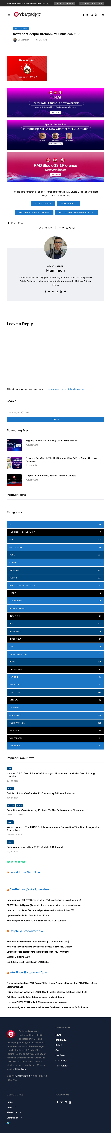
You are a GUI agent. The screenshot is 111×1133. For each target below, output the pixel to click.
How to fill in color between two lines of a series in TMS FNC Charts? (39, 946)
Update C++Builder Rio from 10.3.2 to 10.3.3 (28, 915)
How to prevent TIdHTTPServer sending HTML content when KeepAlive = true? (44, 900)
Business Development (55, 532)
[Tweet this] (12, 222)
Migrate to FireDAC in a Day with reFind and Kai (52, 440)
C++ (55, 540)
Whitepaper (55, 738)
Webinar (55, 731)
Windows (55, 746)
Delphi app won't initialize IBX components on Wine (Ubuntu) (36, 997)
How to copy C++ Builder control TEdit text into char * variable (36, 920)
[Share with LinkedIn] (15, 222)
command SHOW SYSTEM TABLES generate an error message (36, 1002)
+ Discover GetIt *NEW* (92, 3)
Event (55, 593)
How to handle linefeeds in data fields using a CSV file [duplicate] (38, 941)
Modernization (55, 654)
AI (55, 524)
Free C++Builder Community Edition (76, 213)
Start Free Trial (43, 204)
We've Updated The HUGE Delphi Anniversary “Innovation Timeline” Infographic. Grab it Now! (53, 829)
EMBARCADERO (22, 1076)
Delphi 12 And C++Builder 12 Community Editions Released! (41, 793)
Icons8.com (20, 1069)
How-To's (55, 616)
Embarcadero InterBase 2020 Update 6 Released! (35, 847)
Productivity (55, 669)
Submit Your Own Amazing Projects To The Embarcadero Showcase (45, 810)
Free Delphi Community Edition (34, 213)
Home (9, 1102)
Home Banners (55, 608)
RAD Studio (55, 692)
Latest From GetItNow (24, 872)
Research (55, 700)
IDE (55, 624)
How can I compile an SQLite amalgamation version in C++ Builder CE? (40, 910)
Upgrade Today (68, 204)
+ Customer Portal (65, 3)
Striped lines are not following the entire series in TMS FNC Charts (38, 952)
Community (61, 1060)
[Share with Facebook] (8, 222)
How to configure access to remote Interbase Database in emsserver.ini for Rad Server (47, 1007)
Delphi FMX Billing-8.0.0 (18, 957)
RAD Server (55, 685)
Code (55, 555)
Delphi (55, 578)
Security (55, 708)
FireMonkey (55, 601)
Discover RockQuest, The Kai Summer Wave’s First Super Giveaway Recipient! (62, 459)
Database (55, 570)
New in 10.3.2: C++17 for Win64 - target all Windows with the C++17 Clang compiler (51, 775)
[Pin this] (18, 222)
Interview (55, 639)
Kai (55, 646)
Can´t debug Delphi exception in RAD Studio (28, 962)
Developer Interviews (55, 585)
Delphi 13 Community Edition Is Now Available (51, 475)
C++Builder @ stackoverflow (29, 889)
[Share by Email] (22, 222)
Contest (55, 563)
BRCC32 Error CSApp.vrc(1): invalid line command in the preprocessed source (43, 905)
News (55, 662)
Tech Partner (55, 723)
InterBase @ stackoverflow (28, 972)
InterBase (55, 631)
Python (55, 677)
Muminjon (25, 40)
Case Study (55, 547)
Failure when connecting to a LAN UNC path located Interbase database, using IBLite (47, 992)
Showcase (55, 715)
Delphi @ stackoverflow (26, 931)
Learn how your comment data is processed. (66, 389)
